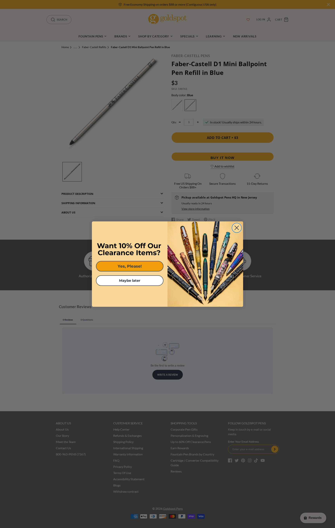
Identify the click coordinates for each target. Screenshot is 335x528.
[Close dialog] (237, 228)
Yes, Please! (130, 266)
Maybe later (129, 280)
